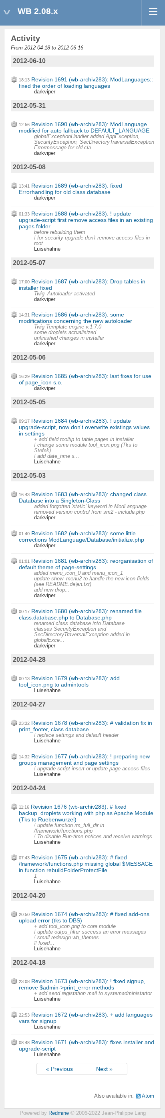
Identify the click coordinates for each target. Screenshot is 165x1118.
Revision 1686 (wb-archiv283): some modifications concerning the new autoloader (75, 317)
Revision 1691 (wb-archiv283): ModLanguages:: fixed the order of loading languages (86, 82)
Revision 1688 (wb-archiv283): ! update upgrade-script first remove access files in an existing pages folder (86, 220)
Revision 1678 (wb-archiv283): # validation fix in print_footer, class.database (85, 726)
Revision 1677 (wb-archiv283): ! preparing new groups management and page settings (84, 759)
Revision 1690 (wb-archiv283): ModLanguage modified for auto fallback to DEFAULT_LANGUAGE (84, 127)
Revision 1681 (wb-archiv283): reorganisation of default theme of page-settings (86, 564)
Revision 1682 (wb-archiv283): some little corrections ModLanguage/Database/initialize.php (81, 536)
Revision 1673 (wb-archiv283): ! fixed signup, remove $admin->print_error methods (82, 984)
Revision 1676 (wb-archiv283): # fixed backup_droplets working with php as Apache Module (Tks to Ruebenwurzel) (86, 813)
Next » (104, 1069)
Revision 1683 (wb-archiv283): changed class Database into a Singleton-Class (83, 497)
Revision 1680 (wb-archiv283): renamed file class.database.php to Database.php (80, 614)
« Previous (59, 1069)
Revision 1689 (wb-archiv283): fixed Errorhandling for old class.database (70, 188)
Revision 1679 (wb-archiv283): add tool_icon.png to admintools (69, 681)
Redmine (58, 1113)
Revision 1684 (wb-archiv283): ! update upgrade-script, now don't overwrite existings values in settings (84, 427)
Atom (148, 1096)
